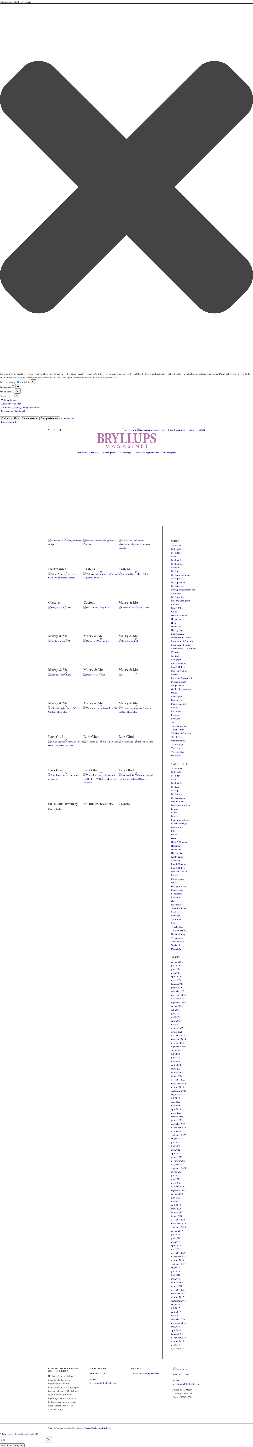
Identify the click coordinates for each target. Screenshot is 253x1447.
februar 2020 (177, 1212)
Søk (173, 722)
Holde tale (176, 849)
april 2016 (176, 1330)
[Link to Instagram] (59, 429)
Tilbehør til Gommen (181, 733)
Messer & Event (178, 681)
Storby (174, 923)
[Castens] (101, 544)
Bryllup (174, 571)
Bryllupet (175, 790)
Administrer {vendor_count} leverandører (20, 407)
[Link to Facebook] (54, 429)
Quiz (173, 901)
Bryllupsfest (177, 578)
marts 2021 (176, 1182)
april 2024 (176, 1064)
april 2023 (176, 1109)
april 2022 (176, 1153)
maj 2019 (175, 1241)
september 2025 (178, 1002)
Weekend (175, 945)
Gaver (174, 611)
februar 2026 (177, 983)
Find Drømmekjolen (180, 600)
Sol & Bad (176, 919)
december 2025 (178, 991)
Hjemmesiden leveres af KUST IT (97, 1428)
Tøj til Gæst (176, 737)
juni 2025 (175, 1013)
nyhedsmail (153, 1373)
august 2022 (177, 1138)
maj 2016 (175, 1326)
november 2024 (178, 1039)
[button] (126, 188)
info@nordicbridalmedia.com (152, 430)
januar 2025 (176, 1031)
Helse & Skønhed (179, 615)
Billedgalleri (177, 549)
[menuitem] (170, 430)
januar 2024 (176, 1076)
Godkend (5, 418)
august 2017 (177, 1304)
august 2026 (177, 961)
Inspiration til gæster (181, 644)
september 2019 (178, 1227)
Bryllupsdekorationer (181, 574)
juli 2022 (175, 1142)
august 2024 (177, 1050)
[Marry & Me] (136, 574)
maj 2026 (175, 972)
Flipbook (175, 604)
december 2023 (178, 1079)
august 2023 (177, 1094)
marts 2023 (176, 1112)
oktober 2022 (177, 1131)
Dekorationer (177, 801)
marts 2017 (176, 1315)
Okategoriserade (178, 886)
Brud (173, 556)
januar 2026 (176, 987)
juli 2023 (175, 1098)
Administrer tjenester (11, 403)
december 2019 (178, 1219)
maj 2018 (175, 1278)
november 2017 (178, 1293)
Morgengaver (177, 685)
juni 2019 (175, 1238)
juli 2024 (175, 1053)
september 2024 (178, 1046)
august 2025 (177, 1005)
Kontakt (201, 430)
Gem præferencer (49, 418)
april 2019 (176, 1245)
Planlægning (177, 696)
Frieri (173, 830)
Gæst (173, 838)
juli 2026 (175, 965)
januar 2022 (176, 1157)
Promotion (176, 897)
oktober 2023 (177, 1087)
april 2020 (176, 1205)
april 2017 (176, 1311)
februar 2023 (177, 1116)
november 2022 (178, 1127)
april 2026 (176, 976)
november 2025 (178, 994)
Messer (174, 674)
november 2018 (178, 1256)
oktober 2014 (177, 1348)
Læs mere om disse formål (13, 411)
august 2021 (177, 1171)
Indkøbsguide (177, 633)
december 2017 (178, 1289)
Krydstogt (176, 860)
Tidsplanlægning (179, 725)
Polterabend (176, 700)
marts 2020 (176, 1208)
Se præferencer (30, 418)
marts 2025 (176, 1024)
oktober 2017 (177, 1297)
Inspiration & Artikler (181, 637)
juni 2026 (175, 969)
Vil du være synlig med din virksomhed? (19, 1433)
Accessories (176, 768)
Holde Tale (176, 626)
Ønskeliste (176, 755)
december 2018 (178, 1252)
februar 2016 (177, 1333)
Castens (89, 568)
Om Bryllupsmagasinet (182, 689)
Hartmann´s (57, 568)
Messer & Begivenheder (182, 678)
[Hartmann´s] (65, 544)
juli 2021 (175, 1175)
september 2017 (178, 1300)
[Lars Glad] (65, 711)
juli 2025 (175, 1009)
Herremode (176, 619)
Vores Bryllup (177, 751)
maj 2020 (175, 1201)
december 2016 (178, 1319)
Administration (78, 1428)
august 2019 (177, 1230)
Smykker (175, 714)
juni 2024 (175, 1057)
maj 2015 (175, 1345)
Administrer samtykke (12, 1445)
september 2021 (178, 1168)
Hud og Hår (176, 630)
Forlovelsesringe (179, 823)
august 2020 (177, 1193)
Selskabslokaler (178, 908)
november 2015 (178, 1337)
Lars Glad (55, 736)
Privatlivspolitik (9, 421)
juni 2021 (175, 1179)
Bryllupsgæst (177, 585)
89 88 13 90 (131, 430)
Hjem (170, 430)
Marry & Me (128, 602)
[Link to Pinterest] (49, 429)
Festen (174, 812)
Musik (174, 882)
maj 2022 (175, 1149)
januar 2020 (176, 1216)
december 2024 (178, 1035)
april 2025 (176, 1020)
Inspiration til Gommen (182, 641)
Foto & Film (177, 608)
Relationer (176, 711)
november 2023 (178, 1083)
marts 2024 (176, 1068)
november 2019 (178, 1223)
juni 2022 (175, 1145)
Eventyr (175, 808)
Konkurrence (177, 856)
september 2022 (178, 1134)
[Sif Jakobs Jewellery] (65, 778)
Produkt (175, 707)
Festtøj (174, 816)
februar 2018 (177, 1282)
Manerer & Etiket (179, 670)
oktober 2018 (177, 1260)
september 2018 (178, 1263)
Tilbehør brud (177, 729)
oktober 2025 (177, 998)
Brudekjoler (176, 560)
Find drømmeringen (180, 819)
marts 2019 (176, 1249)
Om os (191, 430)
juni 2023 (175, 1101)
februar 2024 (177, 1072)
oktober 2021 (177, 1164)
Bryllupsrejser (177, 597)
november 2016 (178, 1322)
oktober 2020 (177, 1186)
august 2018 (177, 1267)
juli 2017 (175, 1308)
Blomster (175, 552)
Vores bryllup (177, 941)
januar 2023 (176, 1120)
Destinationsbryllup (180, 805)
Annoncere (180, 430)
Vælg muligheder (9, 400)
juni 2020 (175, 1197)
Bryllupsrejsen (178, 797)
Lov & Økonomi (179, 663)
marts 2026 (176, 980)
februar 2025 (177, 1028)
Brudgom (175, 567)
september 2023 (178, 1090)
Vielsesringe (177, 744)
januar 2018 (176, 1286)
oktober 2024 (177, 1042)
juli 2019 (175, 1234)
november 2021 (178, 1160)
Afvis (16, 418)
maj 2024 (175, 1061)
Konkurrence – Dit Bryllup (183, 648)
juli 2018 (175, 1271)
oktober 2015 (177, 1341)
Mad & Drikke (178, 666)
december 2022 (178, 1123)
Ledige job (176, 659)
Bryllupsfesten (178, 582)
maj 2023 (175, 1105)
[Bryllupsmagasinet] (126, 440)
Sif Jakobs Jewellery (63, 803)
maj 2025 (175, 1016)
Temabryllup (177, 926)
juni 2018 (175, 1274)
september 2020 (178, 1190)
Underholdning (178, 740)
